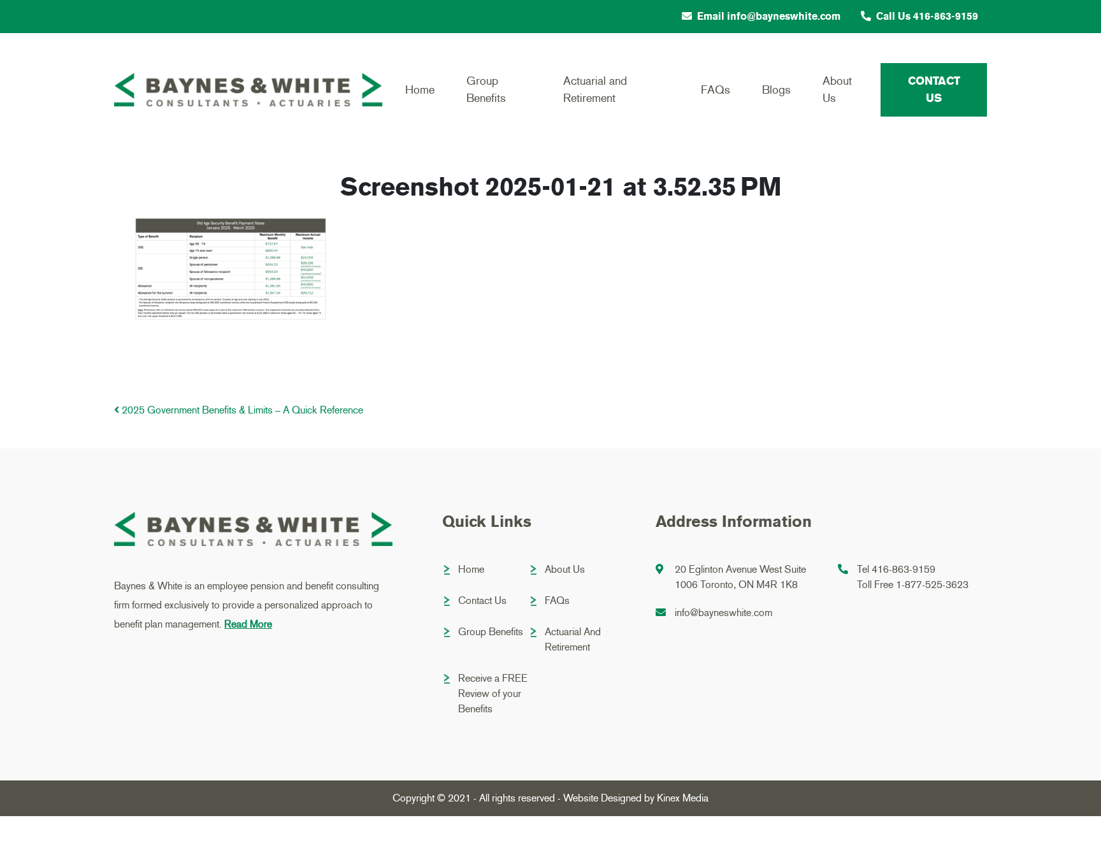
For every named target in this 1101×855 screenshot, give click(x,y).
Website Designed (602, 798)
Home (420, 90)
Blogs (776, 90)
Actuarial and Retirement (595, 89)
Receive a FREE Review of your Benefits (493, 693)
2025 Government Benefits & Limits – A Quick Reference (241, 410)
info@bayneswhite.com (723, 613)
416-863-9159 (903, 569)
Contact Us (934, 89)
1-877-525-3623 (932, 584)
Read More (248, 624)
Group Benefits (486, 89)
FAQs (715, 90)
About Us (837, 89)
